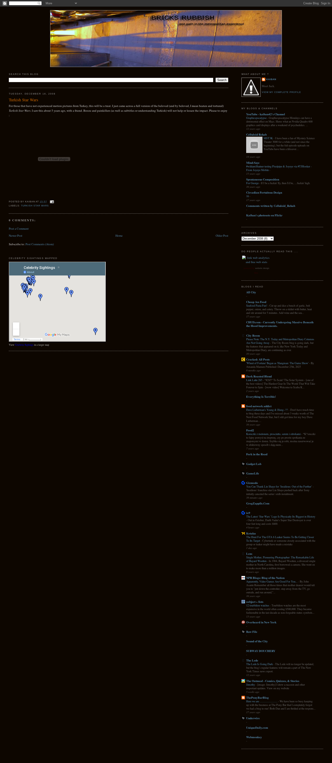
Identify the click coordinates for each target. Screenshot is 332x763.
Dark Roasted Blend (259, 376)
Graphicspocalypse (256, 118)
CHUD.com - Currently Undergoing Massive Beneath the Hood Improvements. (279, 324)
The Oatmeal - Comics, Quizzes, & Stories (272, 681)
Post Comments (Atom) (40, 244)
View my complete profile (281, 92)
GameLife (252, 473)
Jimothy (251, 684)
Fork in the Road (256, 454)
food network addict (258, 406)
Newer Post (15, 236)
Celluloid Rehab (256, 134)
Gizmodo (252, 483)
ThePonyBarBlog (257, 697)
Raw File (251, 631)
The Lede (252, 660)
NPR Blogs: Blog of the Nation (265, 578)
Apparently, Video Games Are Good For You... (272, 581)
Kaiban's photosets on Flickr (264, 215)
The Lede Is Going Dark (260, 664)
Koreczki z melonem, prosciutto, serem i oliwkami (273, 434)
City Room (253, 335)
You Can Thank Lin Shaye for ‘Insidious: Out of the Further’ (279, 486)
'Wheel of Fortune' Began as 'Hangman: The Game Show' (277, 363)
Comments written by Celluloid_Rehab (270, 205)
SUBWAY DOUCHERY (260, 651)
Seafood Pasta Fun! (257, 305)
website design (262, 268)
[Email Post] (51, 201)
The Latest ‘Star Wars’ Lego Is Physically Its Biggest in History (280, 516)
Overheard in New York (261, 622)
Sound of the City (257, 641)
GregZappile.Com (257, 503)
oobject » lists (254, 601)
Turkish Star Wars (23, 99)
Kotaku (251, 533)
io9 (248, 513)
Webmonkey (254, 737)
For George (252, 183)
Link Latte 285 (254, 380)
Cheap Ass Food (256, 302)
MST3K (269, 138)
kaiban (271, 79)
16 (248, 196)
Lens (249, 553)
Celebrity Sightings (24, 344)
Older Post (222, 236)
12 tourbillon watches (258, 605)
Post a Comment (19, 229)
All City (251, 292)
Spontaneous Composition (262, 179)
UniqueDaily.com (257, 727)
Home (119, 236)
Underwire (253, 718)
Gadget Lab (253, 464)
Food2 (250, 430)
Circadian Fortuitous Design (264, 192)
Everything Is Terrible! (261, 396)
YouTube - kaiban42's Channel (265, 114)
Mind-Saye (253, 162)
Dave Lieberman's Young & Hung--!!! (267, 410)
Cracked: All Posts (258, 359)
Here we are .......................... (262, 701)
